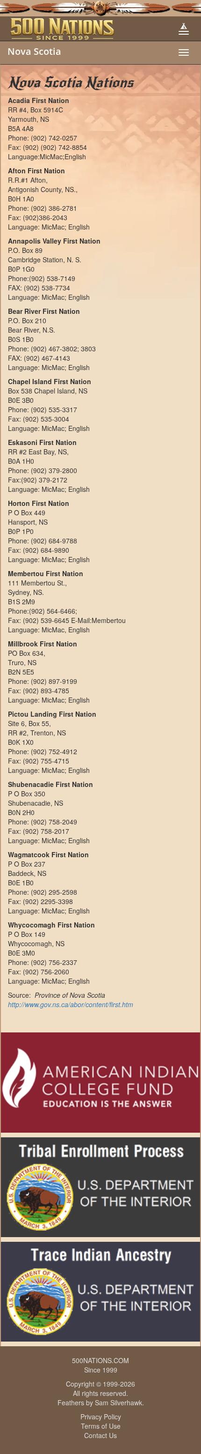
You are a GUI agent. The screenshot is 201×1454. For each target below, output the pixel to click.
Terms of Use (101, 1426)
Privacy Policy (100, 1416)
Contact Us (100, 1435)
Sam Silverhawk (118, 1402)
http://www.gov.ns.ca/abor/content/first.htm (70, 1004)
